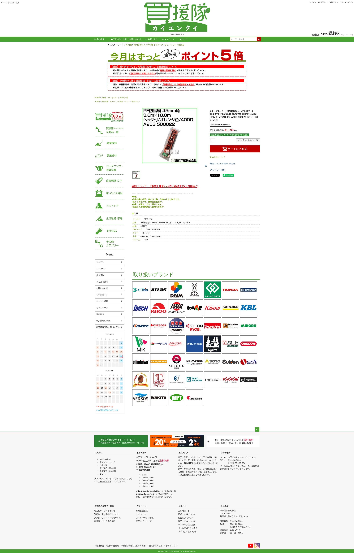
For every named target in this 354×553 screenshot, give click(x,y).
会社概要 (100, 39)
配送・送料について (187, 514)
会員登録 (322, 2)
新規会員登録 (142, 511)
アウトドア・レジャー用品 (109, 206)
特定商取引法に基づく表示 (108, 327)
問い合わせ (136, 39)
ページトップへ (257, 429)
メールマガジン (347, 2)
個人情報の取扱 (103, 321)
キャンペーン (102, 308)
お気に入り (153, 39)
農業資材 (109, 155)
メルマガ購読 (102, 301)
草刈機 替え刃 (139, 45)
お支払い (98, 452)
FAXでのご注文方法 (186, 525)
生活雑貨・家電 (109, 218)
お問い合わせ (102, 288)
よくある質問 (102, 282)
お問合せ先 (225, 452)
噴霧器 (181, 45)
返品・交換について (187, 521)
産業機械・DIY (109, 181)
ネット (127, 101)
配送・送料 (141, 452)
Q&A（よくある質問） (188, 531)
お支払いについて (186, 518)
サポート (182, 506)
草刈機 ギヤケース (155, 45)
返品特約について (217, 157)
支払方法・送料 (120, 39)
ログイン (312, 2)
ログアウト (101, 269)
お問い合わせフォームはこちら (241, 457)
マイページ (169, 39)
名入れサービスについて (104, 511)
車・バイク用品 (109, 193)
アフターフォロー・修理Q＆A (107, 518)
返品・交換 (183, 452)
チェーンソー (170, 45)
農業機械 (109, 143)
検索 (259, 39)
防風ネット (136, 101)
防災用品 (109, 231)
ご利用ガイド (333, 2)
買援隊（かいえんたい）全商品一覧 (114, 98)
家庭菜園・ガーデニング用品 (112, 101)
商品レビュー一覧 (144, 521)
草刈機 (129, 45)
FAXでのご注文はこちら (240, 527)
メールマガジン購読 (144, 518)
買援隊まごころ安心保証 (104, 521)
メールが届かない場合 (187, 528)
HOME (97, 98)
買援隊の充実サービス (104, 506)
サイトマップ (171, 546)
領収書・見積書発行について (106, 514)
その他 (109, 243)
